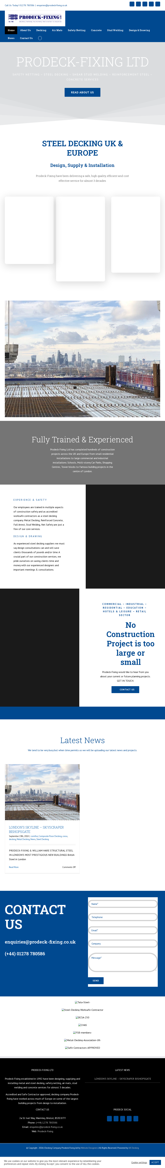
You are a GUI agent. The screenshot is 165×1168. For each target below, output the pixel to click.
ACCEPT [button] (155, 1162)
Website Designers (89, 1148)
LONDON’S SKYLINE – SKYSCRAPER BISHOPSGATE (122, 1078)
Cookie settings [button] (139, 1162)
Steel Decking (42, 839)
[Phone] (135, 1118)
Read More (14, 867)
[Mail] (122, 1118)
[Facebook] (109, 1118)
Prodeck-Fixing (45, 1131)
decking (12, 839)
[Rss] (116, 1118)
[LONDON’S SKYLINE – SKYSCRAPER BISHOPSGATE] (42, 792)
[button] (40, 38)
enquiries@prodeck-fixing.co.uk (52, 5)
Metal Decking (23, 839)
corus (65, 836)
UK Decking (134, 1148)
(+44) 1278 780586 (46, 1122)
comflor (34, 836)
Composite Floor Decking (50, 836)
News (33, 839)
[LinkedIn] (129, 1118)
